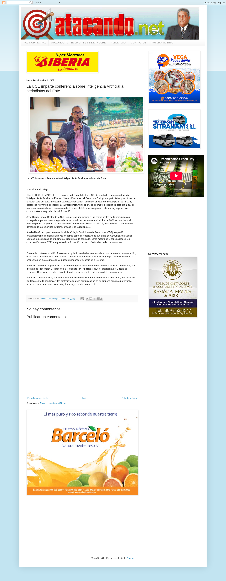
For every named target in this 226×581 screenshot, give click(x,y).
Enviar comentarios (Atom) (53, 403)
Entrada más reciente (37, 398)
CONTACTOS (138, 42)
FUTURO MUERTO (162, 42)
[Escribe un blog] (91, 298)
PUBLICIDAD (118, 42)
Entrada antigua (129, 398)
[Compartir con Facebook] (98, 298)
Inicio (84, 398)
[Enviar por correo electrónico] (88, 298)
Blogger (130, 558)
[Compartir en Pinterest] (101, 298)
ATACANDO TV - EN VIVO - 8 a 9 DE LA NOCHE (78, 42)
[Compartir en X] (94, 298)
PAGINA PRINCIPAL (35, 42)
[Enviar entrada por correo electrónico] (82, 298)
